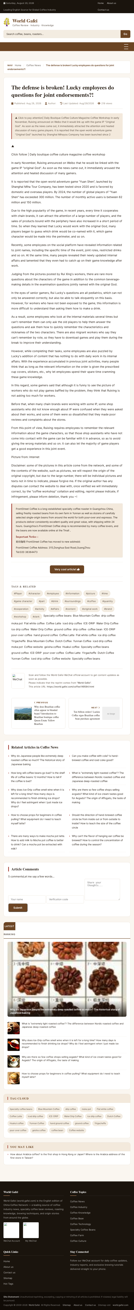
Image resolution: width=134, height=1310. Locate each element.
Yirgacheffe (18, 641)
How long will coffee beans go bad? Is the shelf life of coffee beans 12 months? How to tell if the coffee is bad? (38, 777)
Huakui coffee (71, 647)
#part (42, 601)
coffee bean (95, 629)
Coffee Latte (53, 623)
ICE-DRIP (89, 623)
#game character (23, 601)
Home (101, 3)
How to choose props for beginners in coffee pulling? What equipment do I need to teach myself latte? (36, 819)
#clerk (36, 616)
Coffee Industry (78, 1207)
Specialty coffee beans (57, 615)
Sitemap (7, 1278)
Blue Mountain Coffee (86, 615)
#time (105, 593)
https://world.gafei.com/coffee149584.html (70, 686)
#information (72, 593)
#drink (54, 601)
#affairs (55, 608)
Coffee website (33, 647)
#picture (90, 593)
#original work (90, 608)
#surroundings (73, 601)
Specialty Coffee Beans (82, 1229)
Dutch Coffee (63, 641)
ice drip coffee (20, 629)
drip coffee (108, 615)
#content (71, 608)
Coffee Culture (78, 1240)
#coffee (91, 601)
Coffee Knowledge (80, 1212)
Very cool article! (65, 569)
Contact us (103, 9)
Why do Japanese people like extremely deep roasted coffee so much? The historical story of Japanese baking (38, 760)
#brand (108, 608)
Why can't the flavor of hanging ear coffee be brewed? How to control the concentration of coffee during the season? (98, 840)
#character (34, 593)
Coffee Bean (77, 1218)
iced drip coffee (72, 623)
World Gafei (84, 682)
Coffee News (33, 65)
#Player (18, 593)
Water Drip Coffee (107, 623)
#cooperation (21, 608)
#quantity (107, 601)
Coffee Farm (77, 1235)
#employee (53, 593)
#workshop (20, 616)
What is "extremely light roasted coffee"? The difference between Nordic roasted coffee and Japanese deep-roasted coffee (98, 777)
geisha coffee (52, 647)
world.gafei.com (120, 1305)
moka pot (17, 623)
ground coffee (63, 629)
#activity (39, 608)
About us (111, 3)
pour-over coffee (21, 635)
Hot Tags (8, 1283)
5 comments (15, 876)
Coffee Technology (80, 1224)
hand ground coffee (46, 635)
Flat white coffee (34, 623)
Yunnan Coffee (82, 641)
